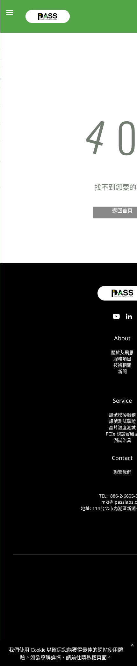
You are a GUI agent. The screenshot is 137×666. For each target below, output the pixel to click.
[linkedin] (129, 317)
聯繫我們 (122, 472)
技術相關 (122, 365)
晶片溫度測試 (122, 427)
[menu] (9, 12)
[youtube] (116, 317)
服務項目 (122, 359)
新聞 (122, 371)
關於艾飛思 (122, 352)
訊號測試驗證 (122, 421)
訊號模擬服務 (122, 415)
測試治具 (122, 440)
